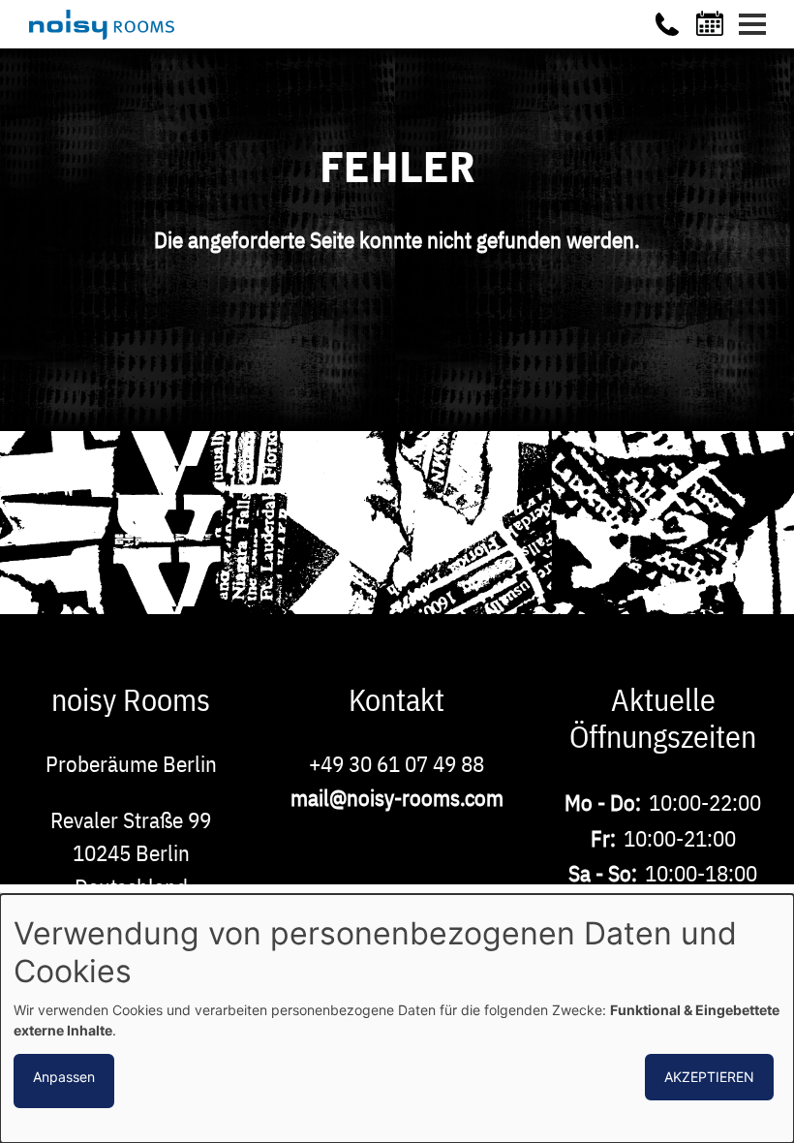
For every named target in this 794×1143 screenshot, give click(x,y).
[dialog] (397, 1018)
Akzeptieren (709, 1076)
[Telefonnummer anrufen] (667, 24)
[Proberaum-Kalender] (712, 23)
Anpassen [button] (64, 1076)
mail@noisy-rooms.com (397, 797)
